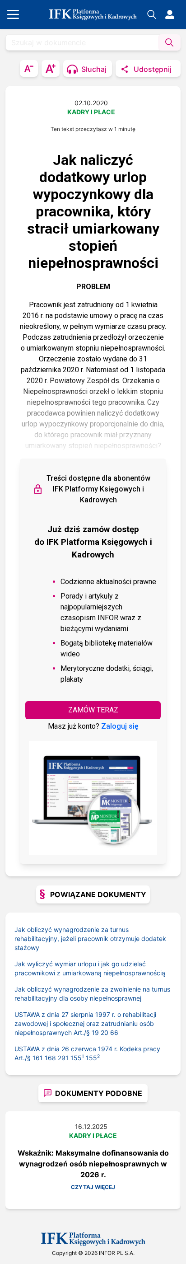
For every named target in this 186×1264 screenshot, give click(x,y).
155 (77, 1058)
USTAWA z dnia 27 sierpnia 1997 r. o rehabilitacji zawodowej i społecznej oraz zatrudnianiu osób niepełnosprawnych (85, 1023)
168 (50, 1058)
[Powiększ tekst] (51, 68)
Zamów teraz (93, 710)
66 (114, 1032)
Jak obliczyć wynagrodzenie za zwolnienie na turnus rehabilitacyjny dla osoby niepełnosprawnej (92, 993)
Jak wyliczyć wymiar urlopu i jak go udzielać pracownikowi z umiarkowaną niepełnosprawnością (89, 968)
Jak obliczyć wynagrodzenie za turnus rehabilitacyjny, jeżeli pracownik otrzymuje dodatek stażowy (90, 938)
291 (63, 1058)
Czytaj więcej (93, 1187)
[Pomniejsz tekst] (29, 68)
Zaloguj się (120, 726)
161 (38, 1058)
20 (104, 1032)
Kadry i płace (91, 112)
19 (95, 1032)
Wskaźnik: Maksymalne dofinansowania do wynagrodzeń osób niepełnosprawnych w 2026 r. (93, 1163)
